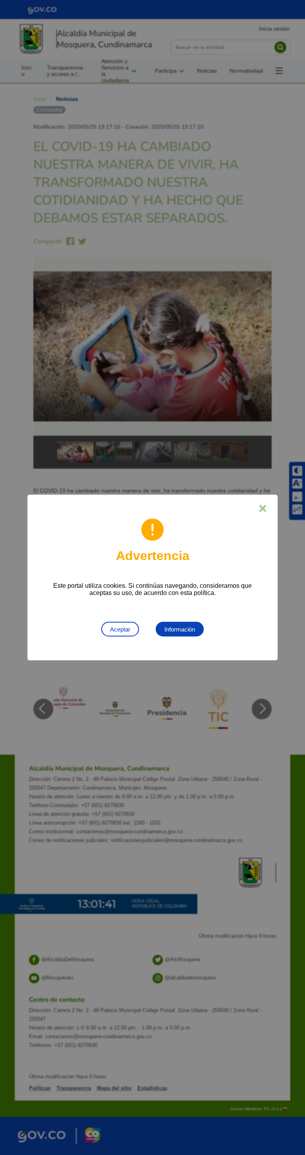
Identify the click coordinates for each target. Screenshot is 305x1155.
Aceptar (120, 629)
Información (179, 629)
